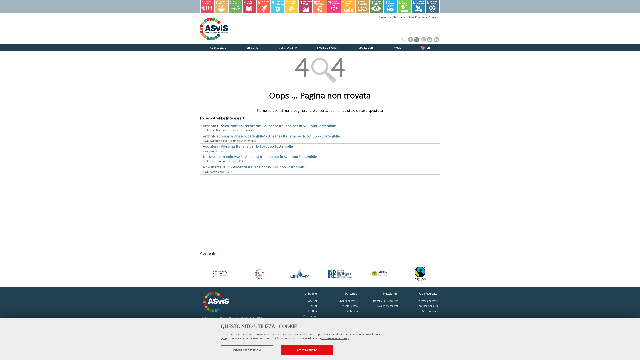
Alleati (314, 306)
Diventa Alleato (349, 306)
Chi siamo (311, 294)
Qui (223, 338)
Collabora (352, 311)
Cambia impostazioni (247, 350)
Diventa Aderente (348, 300)
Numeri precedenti (387, 306)
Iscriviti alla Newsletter (385, 300)
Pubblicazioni (310, 316)
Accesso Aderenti (428, 300)
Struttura (313, 311)
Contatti (434, 17)
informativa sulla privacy (335, 338)
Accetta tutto (307, 350)
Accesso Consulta (428, 306)
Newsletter (400, 17)
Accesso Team (430, 311)
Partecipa (385, 17)
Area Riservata (418, 17)
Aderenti (313, 300)
